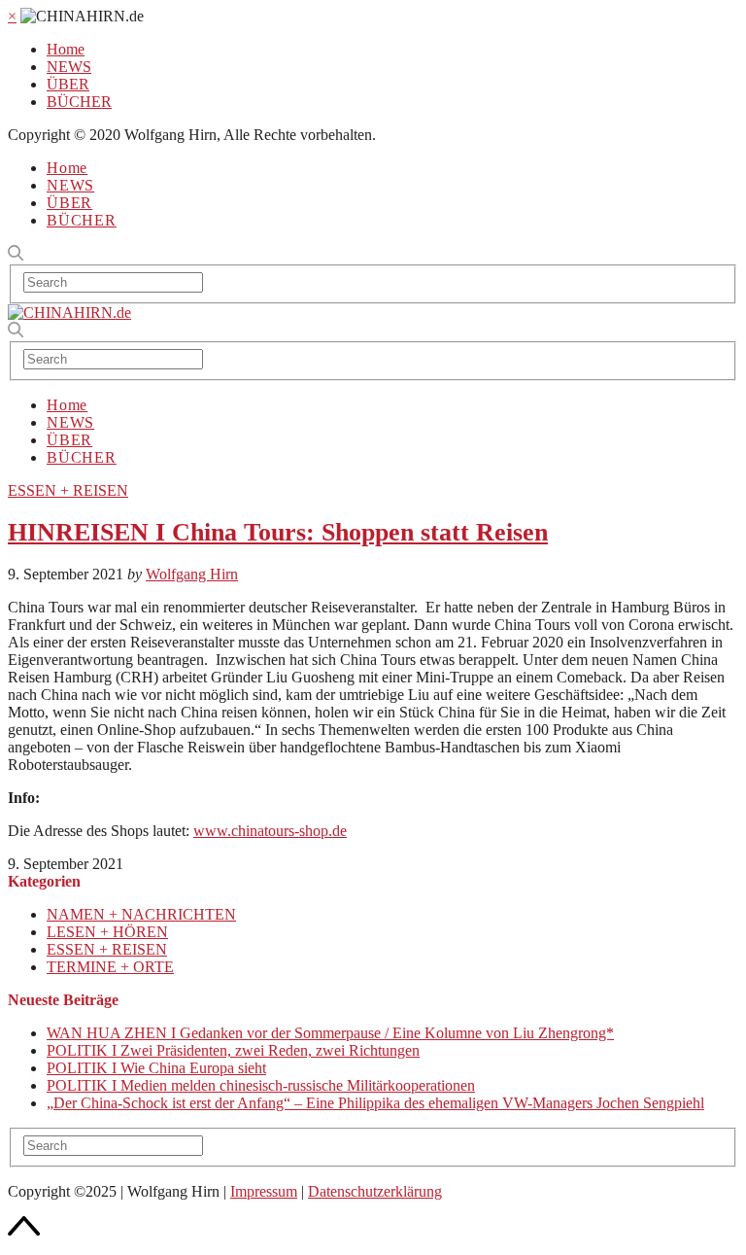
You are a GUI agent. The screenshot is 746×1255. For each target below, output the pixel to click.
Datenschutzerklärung (375, 1191)
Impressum (263, 1191)
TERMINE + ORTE (110, 967)
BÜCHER (79, 101)
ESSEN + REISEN (68, 490)
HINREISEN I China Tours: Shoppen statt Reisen (278, 532)
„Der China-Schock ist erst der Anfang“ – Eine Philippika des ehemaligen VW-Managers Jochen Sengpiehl (375, 1103)
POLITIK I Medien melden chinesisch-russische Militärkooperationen (261, 1085)
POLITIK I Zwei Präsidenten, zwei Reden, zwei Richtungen (233, 1050)
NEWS (69, 66)
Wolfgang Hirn (192, 574)
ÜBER (68, 84)
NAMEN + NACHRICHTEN (141, 914)
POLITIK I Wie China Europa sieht (156, 1068)
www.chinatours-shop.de (270, 830)
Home (66, 49)
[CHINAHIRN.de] (69, 312)
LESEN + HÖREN (107, 932)
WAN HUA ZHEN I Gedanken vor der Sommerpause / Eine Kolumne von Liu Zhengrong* (330, 1033)
